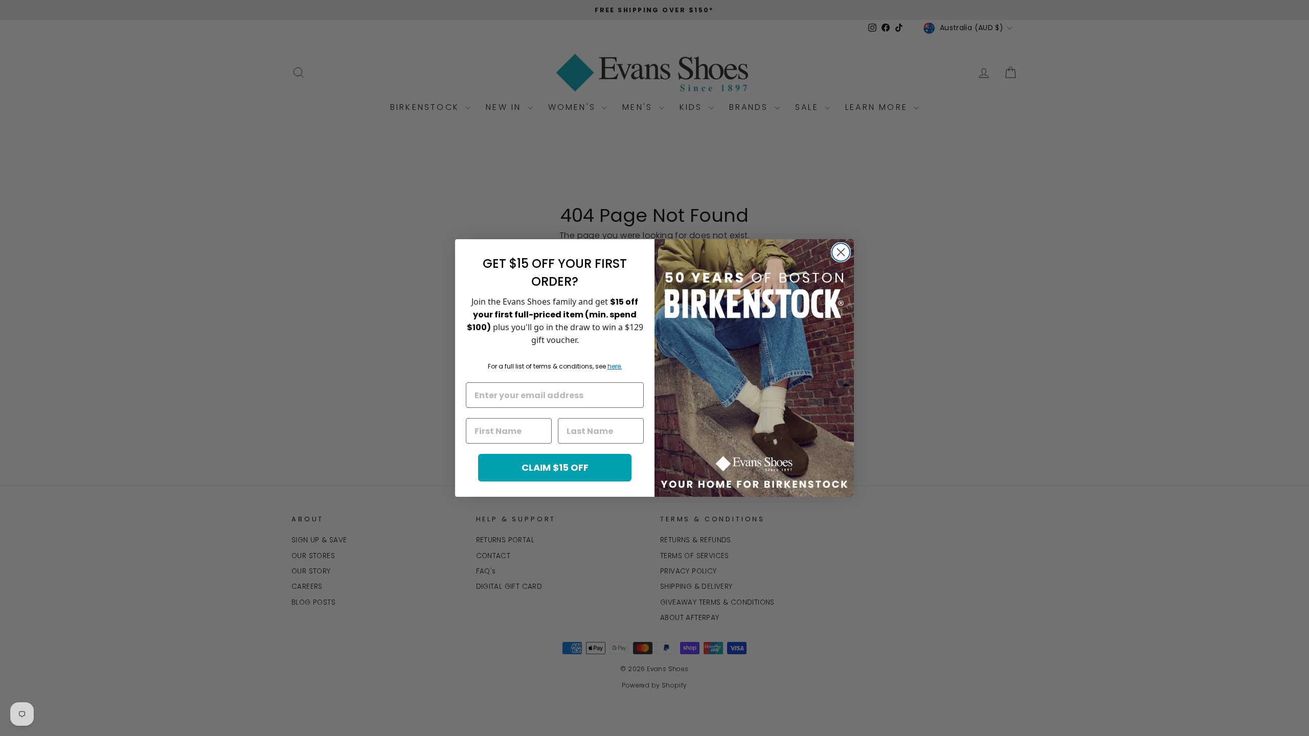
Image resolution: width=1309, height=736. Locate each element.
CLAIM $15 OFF (555, 467)
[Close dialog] (841, 252)
